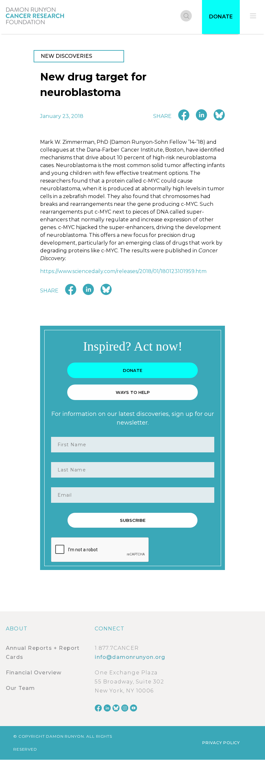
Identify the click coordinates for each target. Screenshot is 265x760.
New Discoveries (66, 56)
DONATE (221, 17)
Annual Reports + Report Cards (43, 652)
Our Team (20, 688)
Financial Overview (34, 673)
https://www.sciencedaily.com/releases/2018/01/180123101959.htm (123, 271)
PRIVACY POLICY (221, 742)
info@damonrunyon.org (130, 657)
